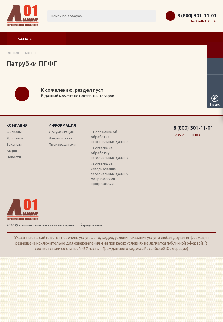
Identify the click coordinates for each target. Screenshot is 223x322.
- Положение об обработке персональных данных (109, 137)
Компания (17, 125)
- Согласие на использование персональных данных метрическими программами (109, 174)
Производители (62, 144)
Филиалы (14, 132)
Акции (12, 151)
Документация (61, 132)
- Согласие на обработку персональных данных (109, 153)
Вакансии (14, 144)
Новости (14, 157)
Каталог (26, 39)
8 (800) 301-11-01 (196, 15)
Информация (62, 125)
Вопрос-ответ (61, 138)
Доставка (15, 138)
